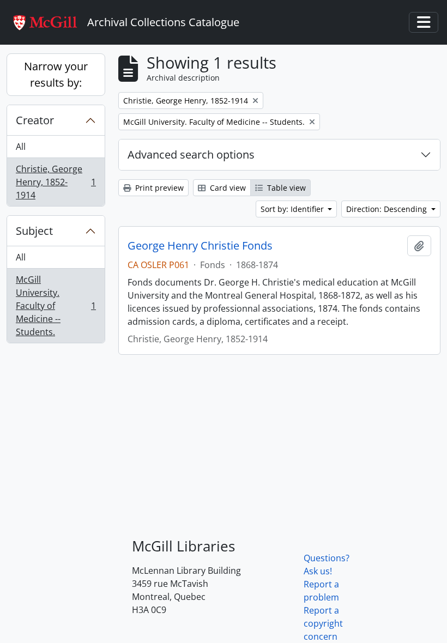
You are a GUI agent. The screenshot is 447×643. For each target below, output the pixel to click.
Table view (285, 188)
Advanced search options (191, 154)
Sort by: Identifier (293, 209)
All (21, 147)
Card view (227, 188)
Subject (34, 230)
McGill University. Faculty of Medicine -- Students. (55, 306)
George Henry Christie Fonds (200, 245)
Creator (35, 120)
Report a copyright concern (323, 623)
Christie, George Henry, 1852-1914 (55, 182)
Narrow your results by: (56, 74)
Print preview (158, 188)
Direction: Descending (387, 209)
